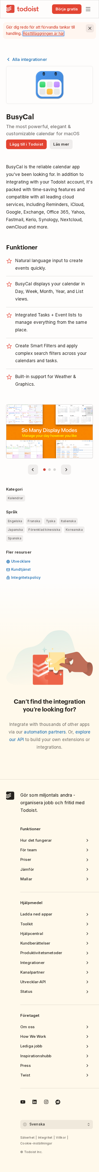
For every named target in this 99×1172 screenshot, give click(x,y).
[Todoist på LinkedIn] (34, 1102)
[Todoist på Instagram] (46, 1102)
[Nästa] (66, 470)
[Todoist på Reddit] (57, 1102)
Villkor (61, 1137)
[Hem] (22, 9)
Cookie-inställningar (36, 1143)
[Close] (90, 28)
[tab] (44, 469)
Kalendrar (15, 498)
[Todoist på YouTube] (22, 1102)
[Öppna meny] (88, 9)
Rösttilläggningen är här (43, 33)
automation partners (45, 731)
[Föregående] (33, 470)
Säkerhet (27, 1137)
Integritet (45, 1137)
